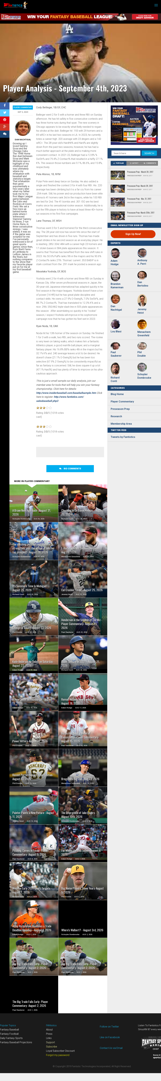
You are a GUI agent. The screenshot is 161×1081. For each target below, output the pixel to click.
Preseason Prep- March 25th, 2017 (140, 212)
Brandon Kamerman (117, 285)
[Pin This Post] (4, 120)
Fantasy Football (9, 1033)
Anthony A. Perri (142, 262)
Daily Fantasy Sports (11, 1038)
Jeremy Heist (141, 311)
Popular (120, 163)
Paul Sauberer (116, 354)
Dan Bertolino (142, 284)
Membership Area (121, 423)
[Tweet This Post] (4, 113)
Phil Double (141, 354)
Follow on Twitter (109, 1026)
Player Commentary (23, 107)
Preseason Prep (120, 408)
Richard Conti (115, 379)
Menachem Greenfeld (143, 333)
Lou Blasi (116, 331)
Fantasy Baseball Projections (16, 1042)
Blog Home (117, 394)
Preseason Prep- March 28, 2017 (140, 186)
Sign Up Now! (133, 234)
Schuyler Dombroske (143, 376)
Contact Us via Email (111, 1048)
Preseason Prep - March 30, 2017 (140, 172)
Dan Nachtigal (23, 139)
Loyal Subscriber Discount (60, 1050)
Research (116, 416)
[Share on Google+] (4, 127)
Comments (151, 163)
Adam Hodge (115, 262)
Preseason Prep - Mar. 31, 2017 (139, 199)
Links (49, 1038)
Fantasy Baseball (9, 1029)
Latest (135, 163)
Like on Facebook (110, 1037)
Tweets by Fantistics (123, 436)
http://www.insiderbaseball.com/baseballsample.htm (66, 392)
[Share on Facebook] (4, 105)
